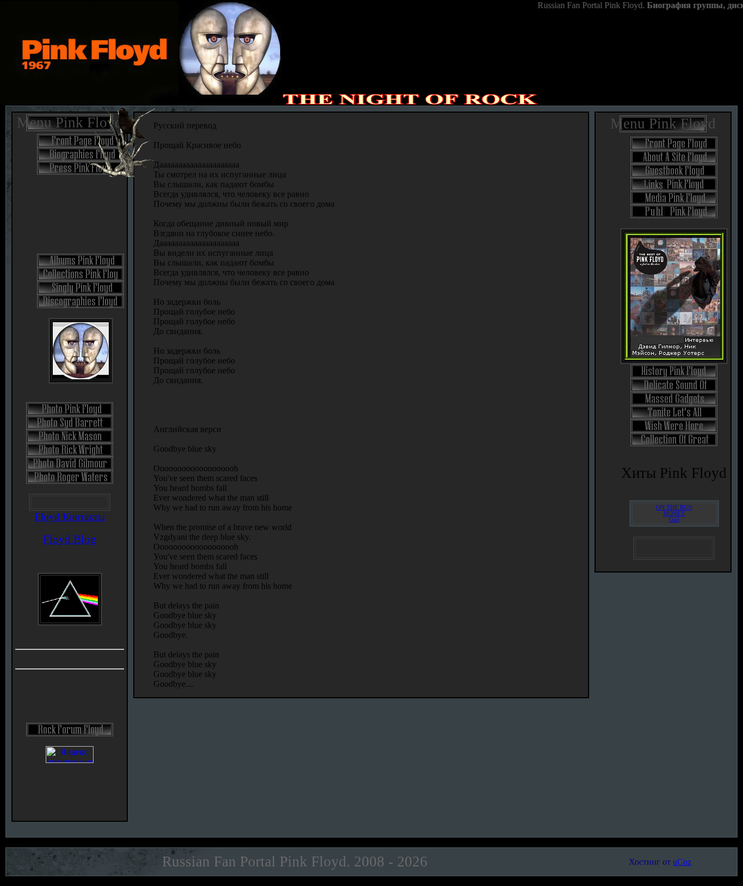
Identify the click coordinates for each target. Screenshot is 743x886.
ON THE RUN (674, 507)
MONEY (674, 513)
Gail (674, 519)
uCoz (682, 861)
